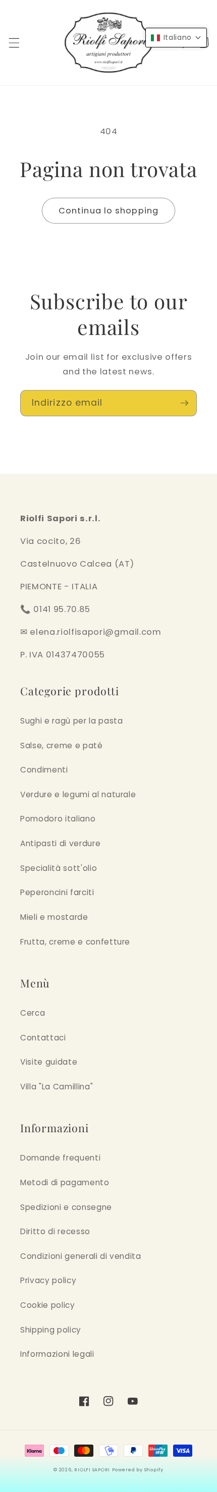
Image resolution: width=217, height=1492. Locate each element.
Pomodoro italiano (57, 818)
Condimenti (44, 769)
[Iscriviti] (184, 403)
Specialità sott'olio (58, 868)
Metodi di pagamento (65, 1182)
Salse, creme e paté (61, 745)
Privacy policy (48, 1280)
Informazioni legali (57, 1354)
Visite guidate (48, 1062)
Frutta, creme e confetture (75, 941)
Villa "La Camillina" (56, 1086)
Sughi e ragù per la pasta (71, 720)
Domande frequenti (60, 1157)
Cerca (32, 1013)
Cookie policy (47, 1305)
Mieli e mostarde (54, 917)
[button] (14, 42)
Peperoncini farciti (57, 892)
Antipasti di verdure (60, 843)
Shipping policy (50, 1329)
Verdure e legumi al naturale (78, 794)
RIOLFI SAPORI (92, 1469)
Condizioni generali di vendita (80, 1256)
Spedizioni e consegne (66, 1207)
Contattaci (43, 1037)
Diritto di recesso (55, 1231)
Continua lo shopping (108, 210)
